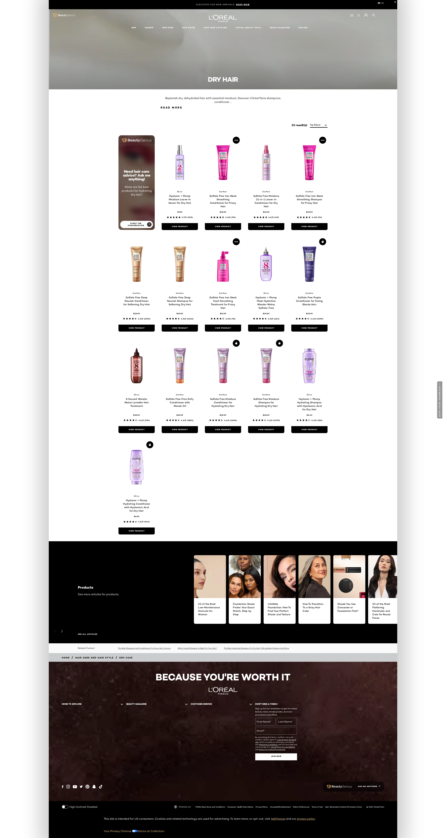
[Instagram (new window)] (68, 787)
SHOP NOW (243, 4)
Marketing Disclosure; (268, 744)
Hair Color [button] (188, 27)
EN (379, 3)
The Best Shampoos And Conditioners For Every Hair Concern (144, 648)
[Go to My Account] (366, 15)
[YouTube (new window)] (75, 786)
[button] (440, 400)
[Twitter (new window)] (81, 786)
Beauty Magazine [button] (280, 27)
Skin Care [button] (167, 27)
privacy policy (306, 818)
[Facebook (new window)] (62, 786)
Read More (171, 107)
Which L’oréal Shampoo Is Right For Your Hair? (197, 648)
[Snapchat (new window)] (94, 787)
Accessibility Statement (280, 807)
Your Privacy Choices (118, 831)
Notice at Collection (150, 831)
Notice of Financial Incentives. (272, 749)
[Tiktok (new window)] (101, 787)
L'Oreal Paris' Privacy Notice (283, 747)
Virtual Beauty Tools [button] (248, 27)
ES (383, 3)
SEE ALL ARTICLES (87, 634)
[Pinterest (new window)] (87, 787)
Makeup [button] (149, 27)
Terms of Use (317, 807)
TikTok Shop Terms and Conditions (210, 807)
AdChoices (278, 818)
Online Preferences (301, 807)
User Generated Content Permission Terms (343, 807)
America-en (185, 806)
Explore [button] (303, 27)
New (134, 27)
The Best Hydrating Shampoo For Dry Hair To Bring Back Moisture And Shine (256, 648)
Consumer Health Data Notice (240, 807)
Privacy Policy (262, 807)
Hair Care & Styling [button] (215, 27)
